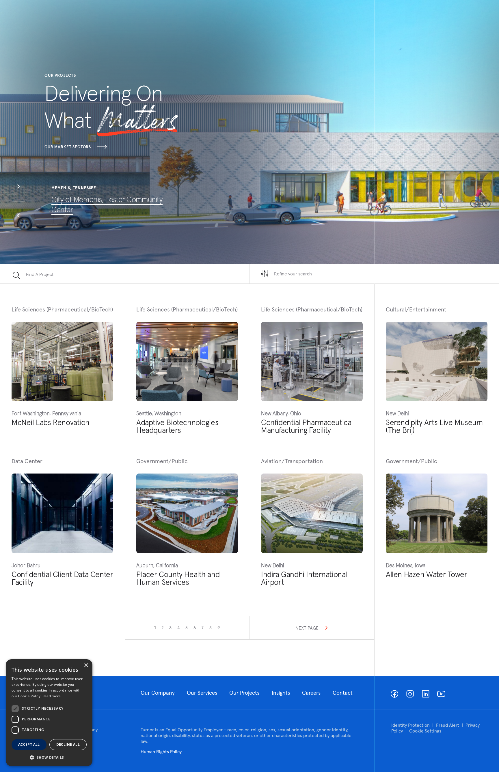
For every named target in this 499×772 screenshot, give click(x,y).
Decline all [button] (68, 744)
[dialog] (49, 712)
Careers (311, 692)
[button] (18, 187)
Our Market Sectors (67, 146)
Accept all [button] (29, 744)
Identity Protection (410, 725)
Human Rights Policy (161, 751)
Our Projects (244, 692)
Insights (281, 692)
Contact (343, 692)
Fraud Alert (447, 725)
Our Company (158, 692)
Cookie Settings (425, 731)
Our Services (202, 692)
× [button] (86, 665)
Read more (51, 696)
